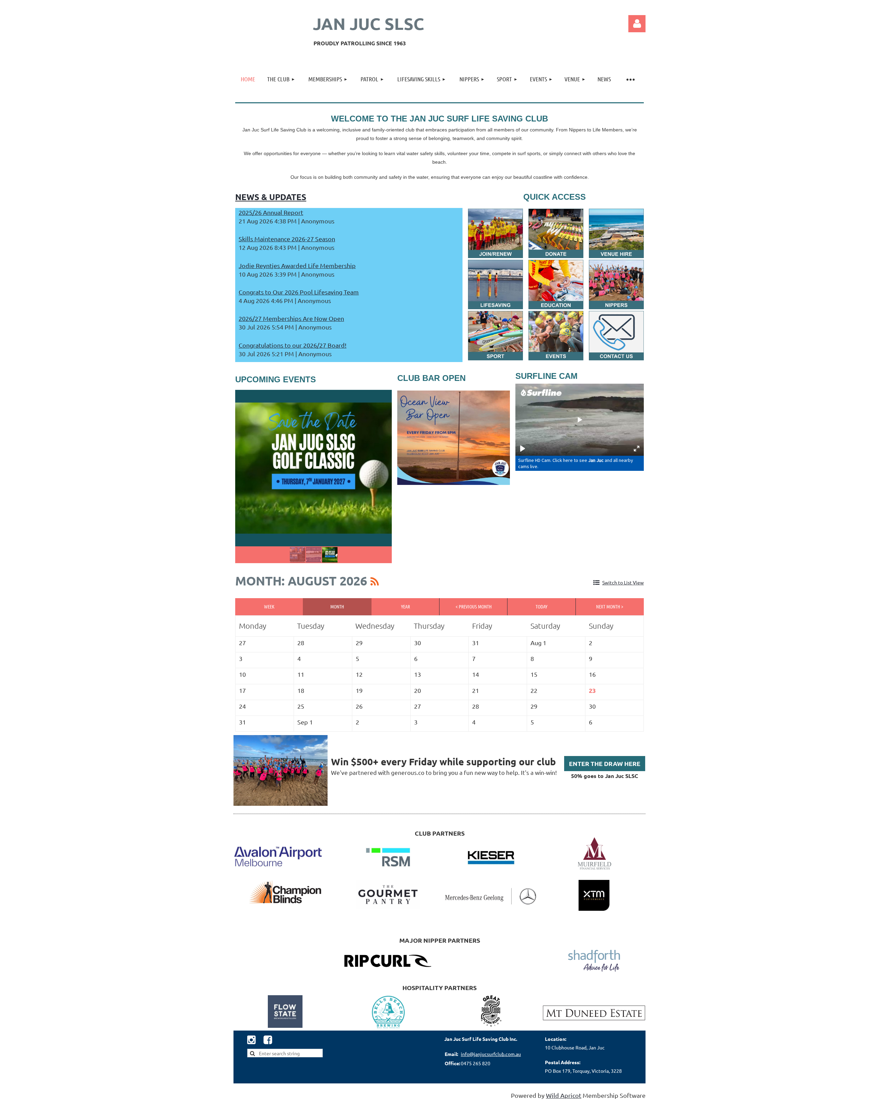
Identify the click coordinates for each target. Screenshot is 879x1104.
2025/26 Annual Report (271, 212)
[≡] (630, 79)
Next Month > (609, 606)
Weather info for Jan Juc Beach (640, 49)
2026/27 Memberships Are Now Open (291, 318)
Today (541, 606)
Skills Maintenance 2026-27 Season (287, 238)
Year (405, 606)
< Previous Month (474, 606)
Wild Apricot (563, 1095)
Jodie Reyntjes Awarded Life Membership (297, 265)
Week (269, 606)
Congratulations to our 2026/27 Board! (292, 345)
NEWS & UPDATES (270, 196)
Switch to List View (623, 582)
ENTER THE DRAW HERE (604, 763)
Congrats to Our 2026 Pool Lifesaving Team (299, 291)
